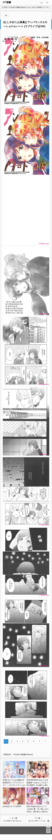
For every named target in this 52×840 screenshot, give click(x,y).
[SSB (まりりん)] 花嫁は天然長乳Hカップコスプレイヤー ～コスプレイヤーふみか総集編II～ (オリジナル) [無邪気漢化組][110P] (14, 785)
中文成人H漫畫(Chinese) (17, 7)
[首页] (48, 821)
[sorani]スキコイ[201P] (12, 806)
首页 (5, 7)
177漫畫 (7, 2)
